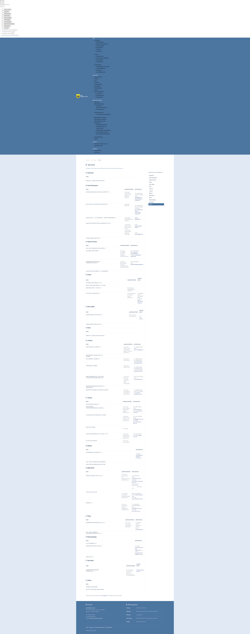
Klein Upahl (151, 184)
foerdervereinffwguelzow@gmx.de (137, 264)
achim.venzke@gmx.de (138, 349)
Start (87, 627)
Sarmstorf (151, 202)
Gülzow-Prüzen (152, 180)
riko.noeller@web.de (138, 379)
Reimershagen (152, 200)
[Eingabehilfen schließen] (3, 6)
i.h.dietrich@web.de (137, 409)
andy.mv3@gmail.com (139, 234)
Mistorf (150, 193)
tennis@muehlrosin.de (136, 478)
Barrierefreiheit (108, 627)
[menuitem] (93, 38)
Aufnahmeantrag (139, 570)
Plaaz (150, 197)
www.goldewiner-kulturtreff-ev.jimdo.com (139, 456)
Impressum (91, 627)
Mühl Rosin (151, 195)
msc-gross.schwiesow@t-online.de (139, 210)
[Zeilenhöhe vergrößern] (13, 33)
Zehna (150, 204)
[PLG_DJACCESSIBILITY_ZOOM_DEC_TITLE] (14, 30)
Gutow (150, 182)
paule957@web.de (139, 529)
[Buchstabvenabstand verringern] (16, 35)
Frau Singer (103, 595)
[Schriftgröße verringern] (12, 32)
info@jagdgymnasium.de (138, 419)
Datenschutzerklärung (99, 627)
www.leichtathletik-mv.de (137, 499)
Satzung (138, 571)
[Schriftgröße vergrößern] (14, 32)
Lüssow (151, 191)
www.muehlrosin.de (136, 511)
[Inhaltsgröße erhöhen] (16, 30)
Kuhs (150, 186)
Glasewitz (151, 175)
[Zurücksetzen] (1, 6)
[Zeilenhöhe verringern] (11, 33)
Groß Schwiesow (153, 178)
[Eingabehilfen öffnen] (2, 2)
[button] (112, 96)
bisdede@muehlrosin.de (137, 508)
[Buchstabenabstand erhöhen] (17, 35)
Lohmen (151, 189)
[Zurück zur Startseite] (82, 96)
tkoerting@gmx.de (138, 197)
